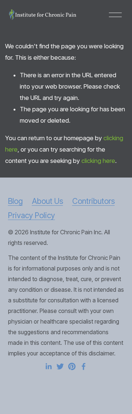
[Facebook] (83, 366)
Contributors (93, 201)
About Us (47, 201)
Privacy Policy (31, 215)
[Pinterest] (72, 366)
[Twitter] (60, 366)
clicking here (98, 160)
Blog (15, 201)
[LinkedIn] (48, 366)
